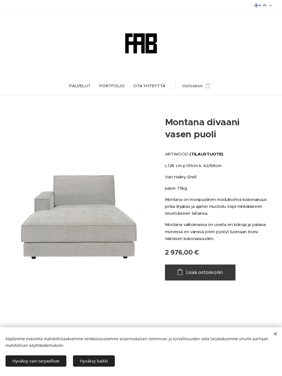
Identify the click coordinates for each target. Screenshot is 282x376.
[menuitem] (82, 86)
